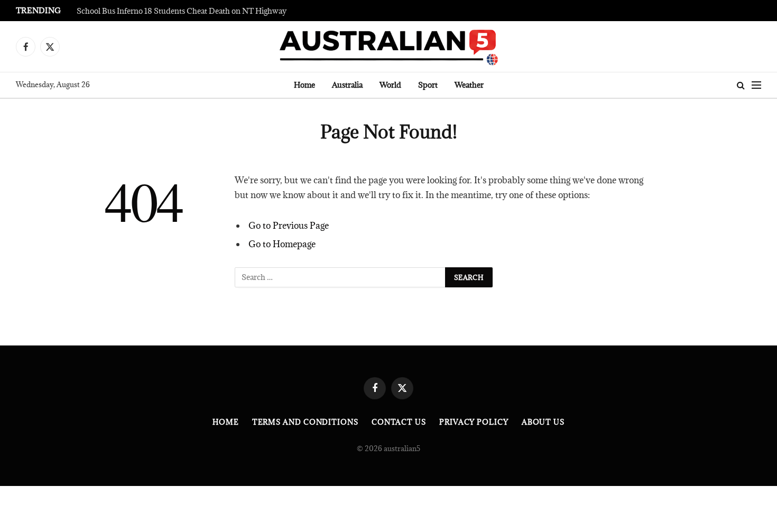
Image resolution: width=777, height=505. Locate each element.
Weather (469, 85)
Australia (347, 85)
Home (304, 85)
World (390, 85)
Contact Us (399, 422)
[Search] (741, 85)
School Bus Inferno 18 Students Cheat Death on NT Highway (181, 11)
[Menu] (756, 85)
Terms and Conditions (305, 422)
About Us (543, 422)
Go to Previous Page (288, 225)
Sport (428, 85)
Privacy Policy (473, 422)
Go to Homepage (282, 244)
